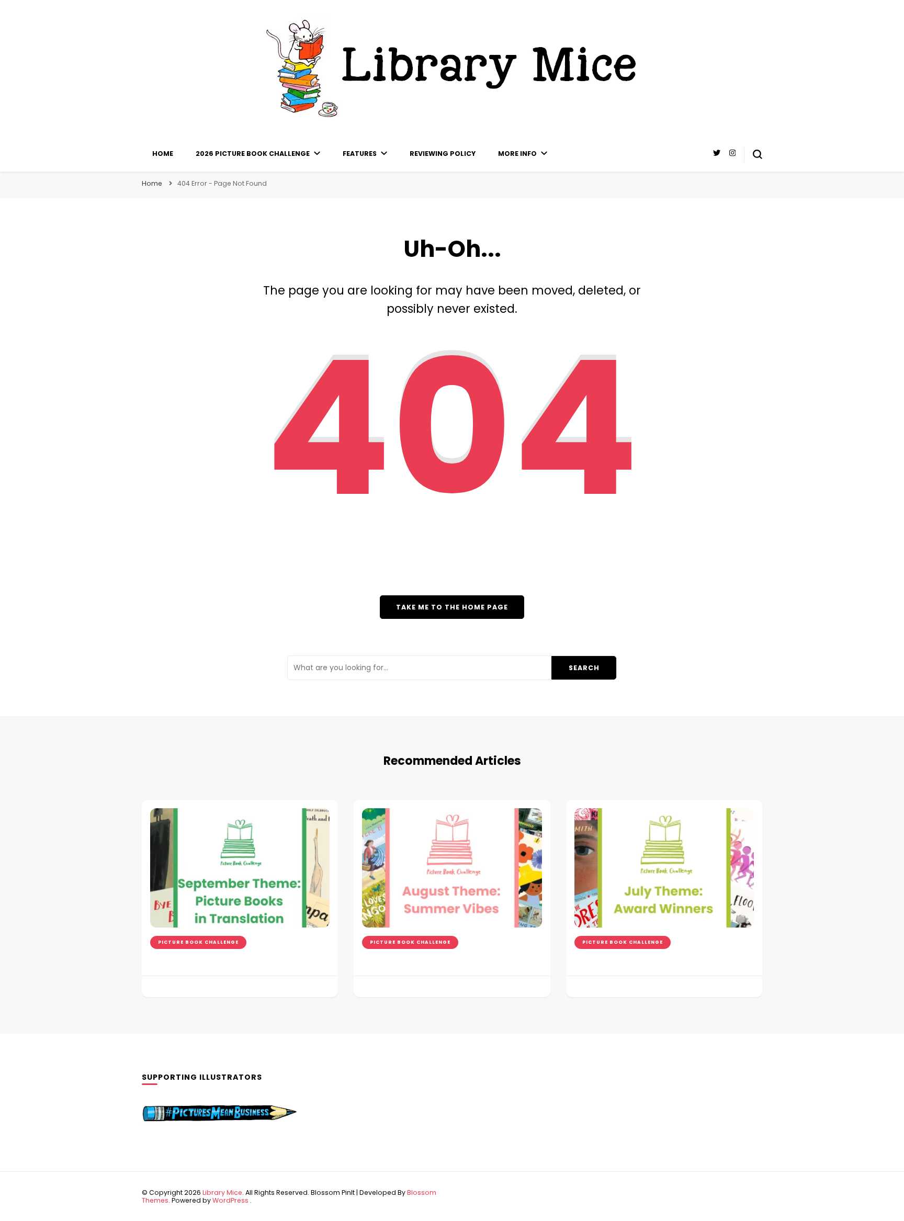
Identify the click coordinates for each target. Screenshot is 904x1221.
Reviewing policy (443, 153)
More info (517, 153)
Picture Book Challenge (198, 942)
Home (162, 153)
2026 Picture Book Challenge (253, 153)
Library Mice (222, 1192)
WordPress (230, 1200)
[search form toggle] (757, 154)
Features (360, 153)
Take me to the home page (452, 607)
